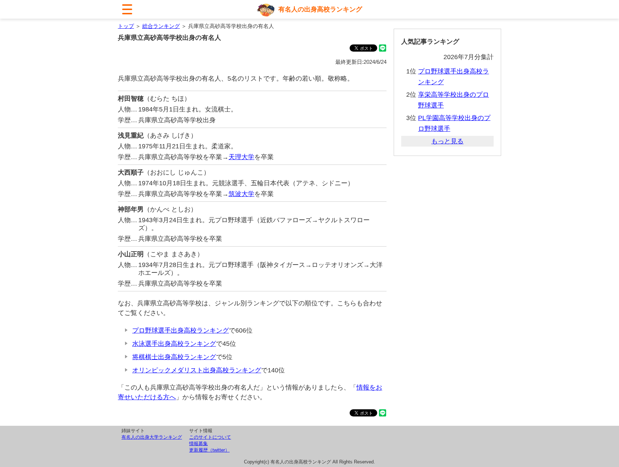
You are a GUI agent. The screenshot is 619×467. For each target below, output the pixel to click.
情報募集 (198, 443)
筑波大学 (241, 193)
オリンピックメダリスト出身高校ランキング (196, 370)
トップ (126, 26)
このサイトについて (210, 437)
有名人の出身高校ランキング (320, 9)
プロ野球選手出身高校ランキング (180, 330)
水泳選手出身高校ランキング (174, 343)
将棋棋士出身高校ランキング (174, 357)
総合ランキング (161, 26)
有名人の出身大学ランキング (151, 437)
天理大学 (241, 157)
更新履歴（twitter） (209, 450)
